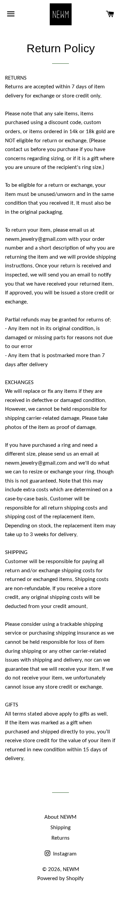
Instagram (64, 854)
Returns (60, 838)
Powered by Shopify (60, 878)
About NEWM (60, 817)
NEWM (71, 869)
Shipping (60, 828)
